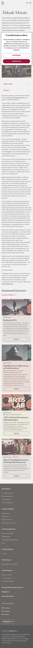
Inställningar (16, 55)
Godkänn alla (16, 61)
